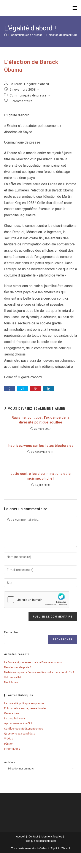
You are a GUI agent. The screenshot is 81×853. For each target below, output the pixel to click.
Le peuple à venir (14, 718)
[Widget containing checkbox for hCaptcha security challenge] (36, 599)
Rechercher (11, 632)
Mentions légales (51, 836)
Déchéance (11, 682)
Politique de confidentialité (40, 840)
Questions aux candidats (19, 733)
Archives (9, 762)
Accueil (20, 836)
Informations (12, 748)
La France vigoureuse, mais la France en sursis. (33, 662)
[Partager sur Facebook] (9, 388)
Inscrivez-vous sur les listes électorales (40, 446)
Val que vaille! (12, 677)
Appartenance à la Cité (18, 723)
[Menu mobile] (75, 8)
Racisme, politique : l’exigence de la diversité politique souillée (40, 419)
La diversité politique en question (24, 703)
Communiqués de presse (28, 95)
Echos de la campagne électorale (25, 708)
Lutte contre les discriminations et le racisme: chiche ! (41, 476)
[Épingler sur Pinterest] (35, 388)
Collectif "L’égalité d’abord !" (31, 84)
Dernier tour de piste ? (18, 667)
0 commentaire (21, 101)
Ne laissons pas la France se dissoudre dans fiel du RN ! (39, 672)
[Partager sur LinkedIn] (48, 388)
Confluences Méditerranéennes (23, 728)
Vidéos (8, 738)
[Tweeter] (22, 388)
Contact (33, 836)
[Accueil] (5, 34)
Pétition (8, 743)
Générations (11, 713)
